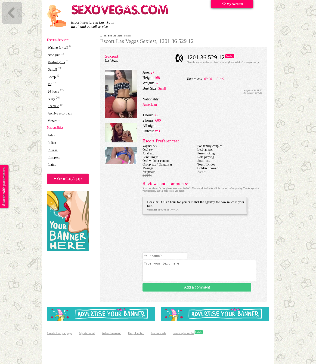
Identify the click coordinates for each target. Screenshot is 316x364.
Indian (52, 142)
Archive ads (158, 333)
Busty (51, 98)
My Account (234, 4)
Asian (51, 135)
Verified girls (56, 62)
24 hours (53, 91)
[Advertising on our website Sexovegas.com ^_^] (101, 319)
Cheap (52, 76)
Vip (50, 84)
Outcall (52, 69)
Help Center (136, 333)
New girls (54, 55)
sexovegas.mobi (183, 333)
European (54, 157)
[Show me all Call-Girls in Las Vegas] (120, 13)
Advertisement (111, 333)
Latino (52, 164)
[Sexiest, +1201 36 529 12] (121, 117)
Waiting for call (58, 47)
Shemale (53, 106)
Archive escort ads (60, 113)
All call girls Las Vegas (111, 35)
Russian (53, 150)
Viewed (52, 120)
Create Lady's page (69, 178)
